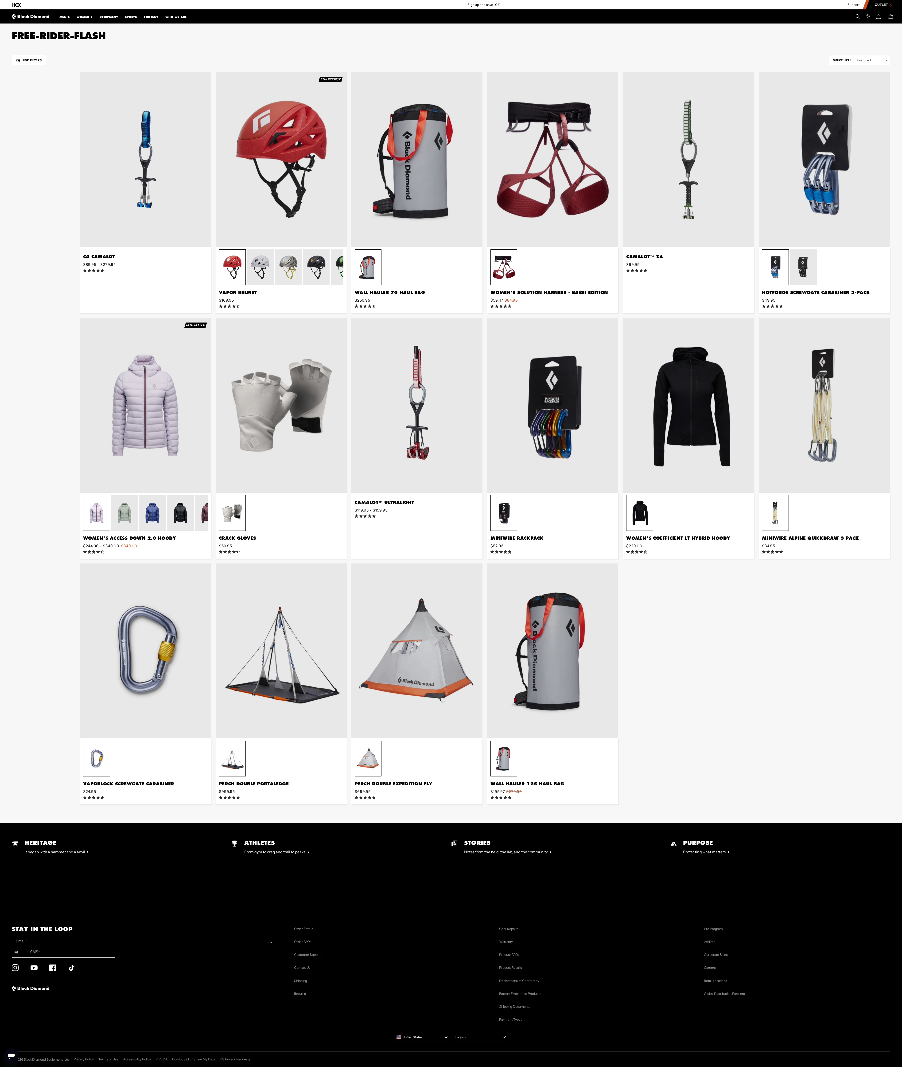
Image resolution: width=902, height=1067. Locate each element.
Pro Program (713, 929)
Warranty (506, 942)
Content (151, 17)
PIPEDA (161, 1059)
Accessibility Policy (137, 1059)
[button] (64, 16)
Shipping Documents (514, 1006)
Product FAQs (509, 955)
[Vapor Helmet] (281, 159)
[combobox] (20, 952)
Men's (64, 17)
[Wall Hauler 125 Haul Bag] (552, 650)
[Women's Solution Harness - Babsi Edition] (552, 159)
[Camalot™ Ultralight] (416, 405)
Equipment (109, 17)
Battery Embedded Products (520, 994)
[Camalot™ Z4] (688, 159)
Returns (300, 994)
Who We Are (176, 17)
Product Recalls (510, 967)
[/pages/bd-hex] (16, 5)
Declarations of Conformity (519, 981)
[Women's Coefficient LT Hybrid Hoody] (688, 405)
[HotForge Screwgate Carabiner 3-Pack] (824, 159)
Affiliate (709, 942)
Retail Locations (715, 981)
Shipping (300, 981)
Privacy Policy (84, 1059)
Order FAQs (302, 942)
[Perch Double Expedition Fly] (416, 650)
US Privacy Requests (235, 1059)
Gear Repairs (508, 929)
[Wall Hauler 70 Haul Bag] (416, 159)
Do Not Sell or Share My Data (193, 1059)
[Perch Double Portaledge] (281, 650)
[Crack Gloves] (281, 405)
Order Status (303, 929)
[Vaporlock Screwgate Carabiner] (145, 650)
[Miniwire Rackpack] (552, 405)
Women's (85, 17)
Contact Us (302, 967)
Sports (131, 17)
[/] (30, 16)
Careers (710, 967)
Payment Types (510, 1019)
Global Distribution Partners (724, 994)
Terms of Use (108, 1059)
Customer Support (308, 955)
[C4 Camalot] (145, 159)
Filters (31, 60)
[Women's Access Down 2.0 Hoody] (145, 405)
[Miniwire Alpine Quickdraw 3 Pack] (824, 405)
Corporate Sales (716, 955)
